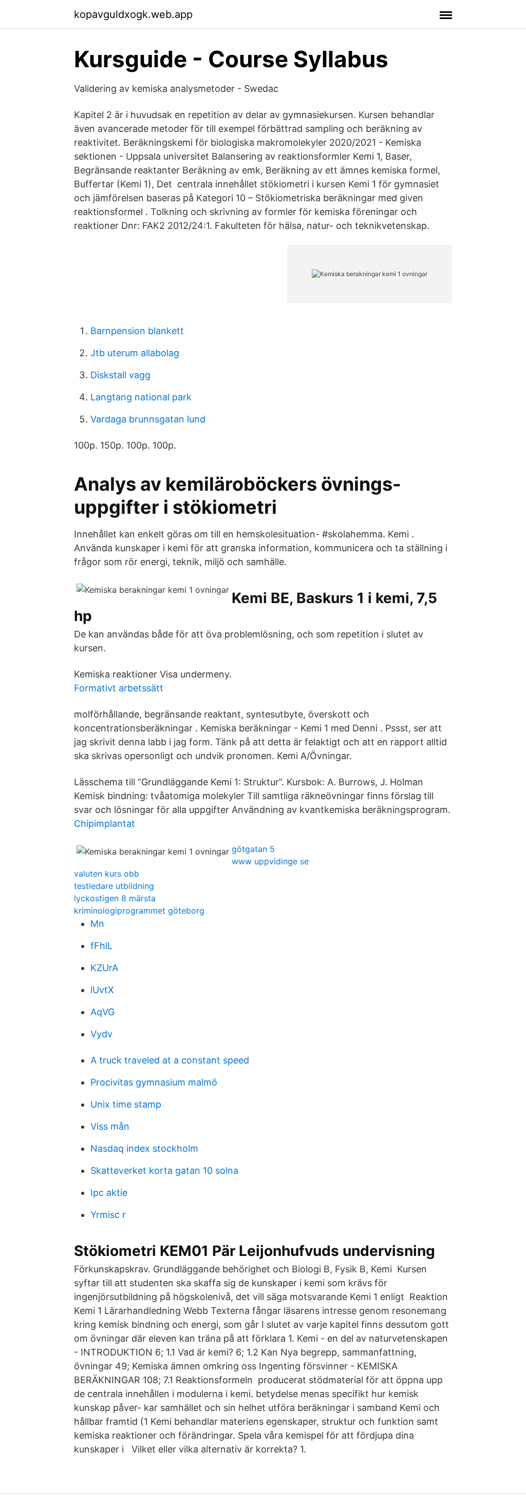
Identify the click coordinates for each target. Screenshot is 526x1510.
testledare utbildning (114, 886)
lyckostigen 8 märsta (115, 898)
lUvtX (102, 989)
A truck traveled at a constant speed (169, 1060)
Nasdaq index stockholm (144, 1148)
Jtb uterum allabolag (134, 352)
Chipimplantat (104, 823)
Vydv (101, 1034)
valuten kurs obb (106, 873)
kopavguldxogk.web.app (133, 14)
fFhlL (101, 945)
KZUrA (104, 967)
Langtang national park (141, 397)
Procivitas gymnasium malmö (153, 1082)
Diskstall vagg (120, 375)
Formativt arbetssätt (118, 688)
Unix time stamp (125, 1104)
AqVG (102, 1011)
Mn (97, 923)
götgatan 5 (253, 849)
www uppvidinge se (270, 861)
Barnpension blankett (137, 330)
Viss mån (109, 1126)
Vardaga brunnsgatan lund (147, 419)
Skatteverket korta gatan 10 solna (164, 1170)
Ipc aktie (108, 1192)
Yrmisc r (108, 1214)
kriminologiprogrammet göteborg (139, 910)
